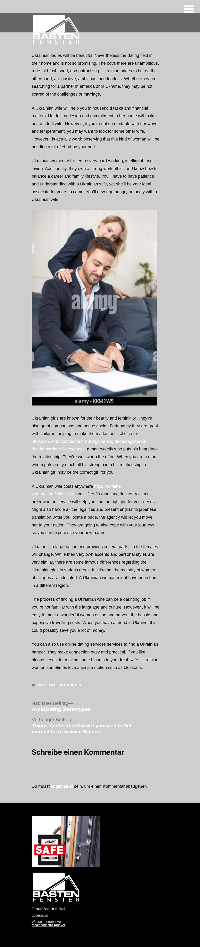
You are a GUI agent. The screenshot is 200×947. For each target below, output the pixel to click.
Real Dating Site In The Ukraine (58, 685)
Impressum (40, 915)
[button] (38, 842)
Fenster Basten (43, 908)
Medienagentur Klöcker (48, 925)
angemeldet (62, 786)
